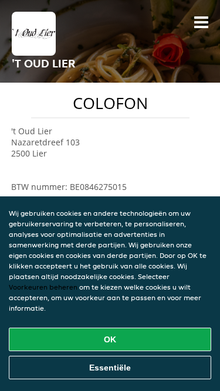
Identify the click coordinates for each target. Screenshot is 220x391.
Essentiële (110, 367)
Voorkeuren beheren (43, 287)
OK (110, 339)
